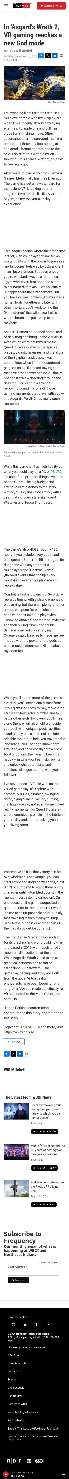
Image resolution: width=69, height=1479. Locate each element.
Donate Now (53, 5)
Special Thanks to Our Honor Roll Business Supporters (33, 1438)
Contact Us (14, 1371)
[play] (5, 1474)
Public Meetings (17, 1420)
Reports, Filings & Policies (23, 1412)
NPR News (14, 1041)
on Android (40, 1347)
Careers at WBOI (17, 1404)
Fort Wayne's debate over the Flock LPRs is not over (48, 1187)
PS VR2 (56, 472)
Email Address (17, 1267)
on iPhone (27, 1347)
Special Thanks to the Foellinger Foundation (34, 1428)
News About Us (17, 1363)
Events (12, 1379)
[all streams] (64, 1474)
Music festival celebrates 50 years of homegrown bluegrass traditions (48, 1150)
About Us (13, 1355)
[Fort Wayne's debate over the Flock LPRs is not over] (16, 1188)
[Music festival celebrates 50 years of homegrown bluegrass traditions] (16, 1152)
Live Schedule (16, 1387)
